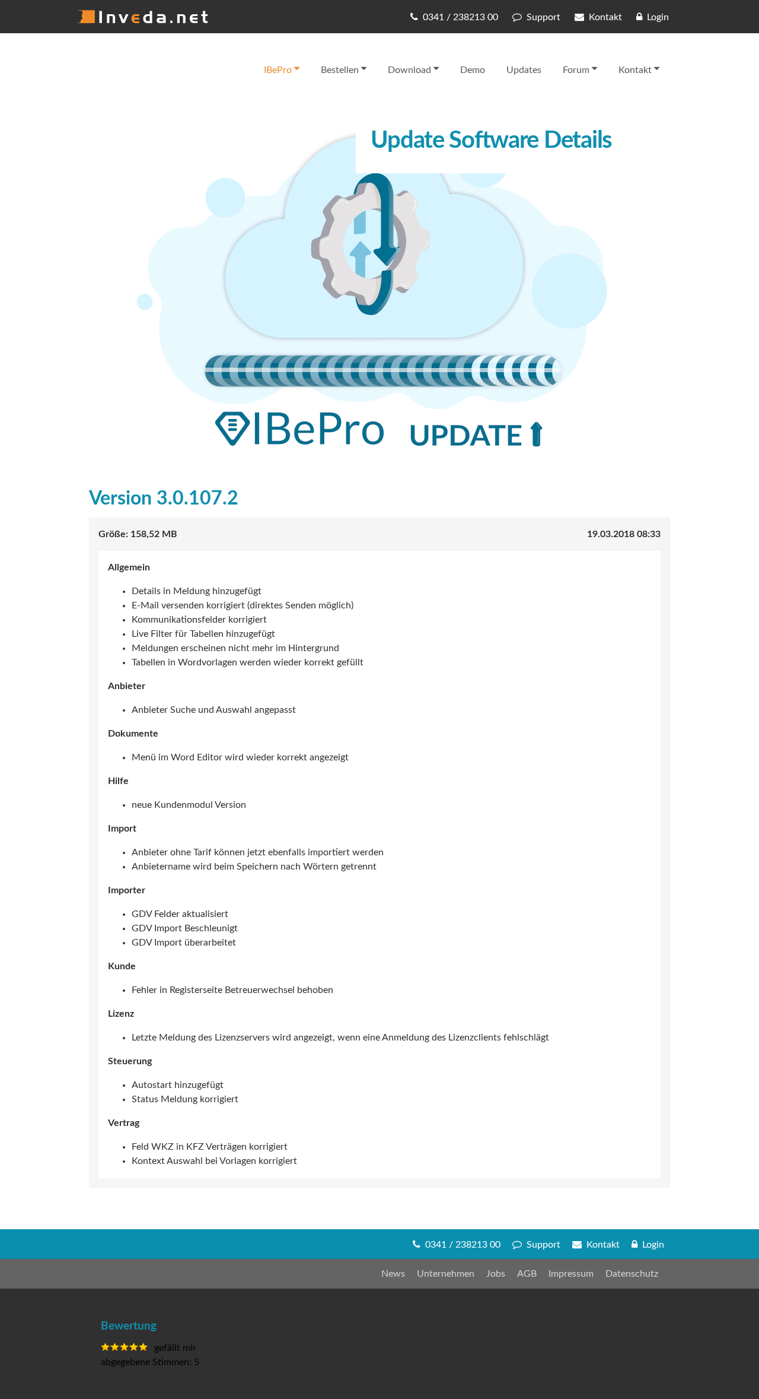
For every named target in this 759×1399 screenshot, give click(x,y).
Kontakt (635, 70)
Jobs (495, 1274)
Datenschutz (631, 1274)
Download (409, 70)
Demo (472, 70)
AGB (527, 1274)
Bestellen (340, 70)
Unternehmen (445, 1274)
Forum (576, 70)
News (393, 1274)
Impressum (571, 1274)
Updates (523, 70)
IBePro (278, 70)
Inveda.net (142, 16)
